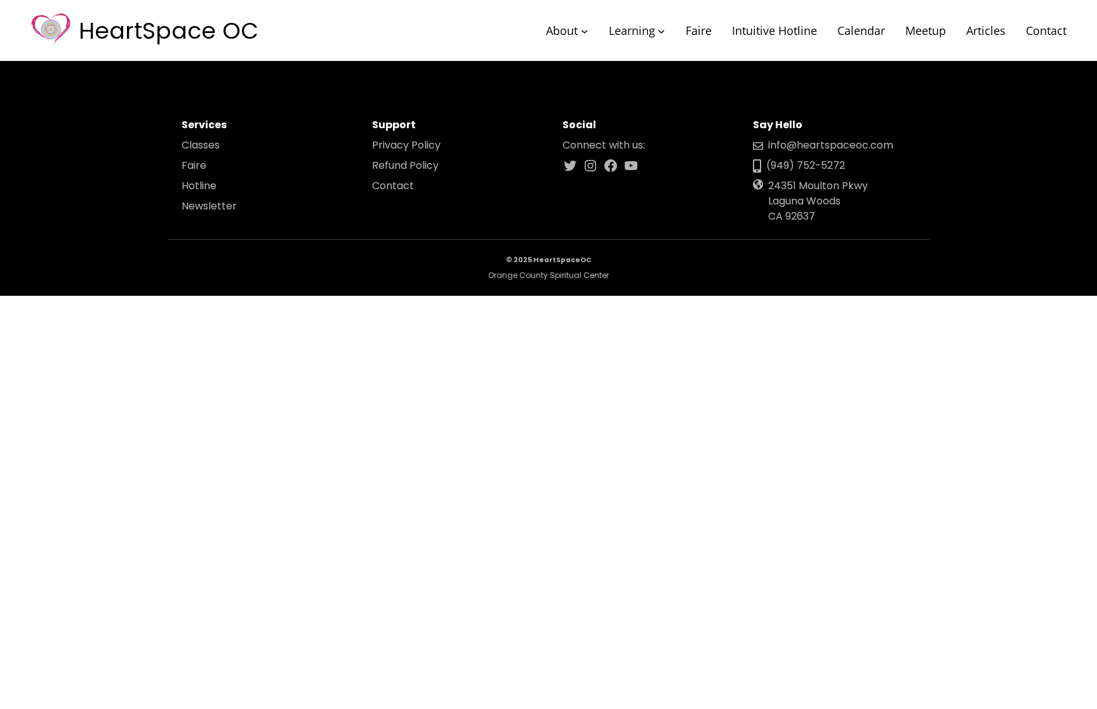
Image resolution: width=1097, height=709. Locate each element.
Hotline (199, 185)
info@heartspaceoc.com (830, 145)
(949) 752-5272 (805, 165)
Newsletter (209, 206)
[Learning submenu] (661, 30)
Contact (393, 185)
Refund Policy (405, 165)
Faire (194, 165)
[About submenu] (584, 30)
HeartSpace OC (168, 31)
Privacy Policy (406, 145)
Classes (201, 145)
